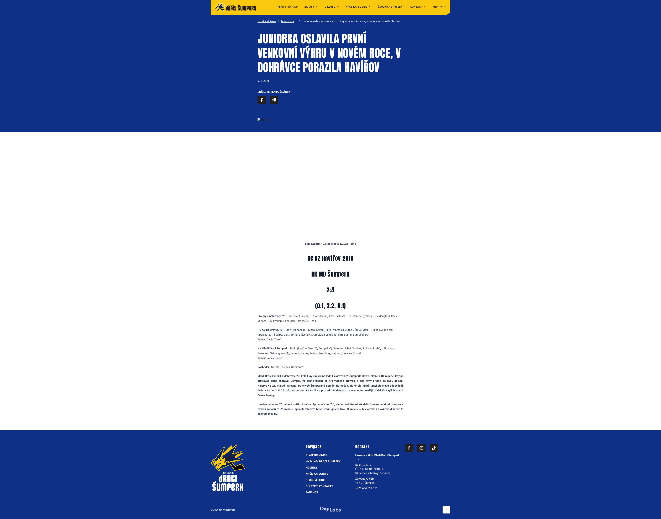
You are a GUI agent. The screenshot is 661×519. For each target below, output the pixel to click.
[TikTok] (434, 448)
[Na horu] (446, 509)
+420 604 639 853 (366, 488)
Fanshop (312, 492)
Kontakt (416, 6)
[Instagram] (421, 448)
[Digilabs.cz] (330, 509)
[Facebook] (409, 448)
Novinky (311, 467)
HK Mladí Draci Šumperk (323, 461)
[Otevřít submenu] (317, 7)
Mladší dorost (289, 21)
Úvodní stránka (267, 21)
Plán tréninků (287, 6)
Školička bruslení (390, 6)
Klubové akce (315, 480)
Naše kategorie (356, 6)
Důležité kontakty (319, 486)
